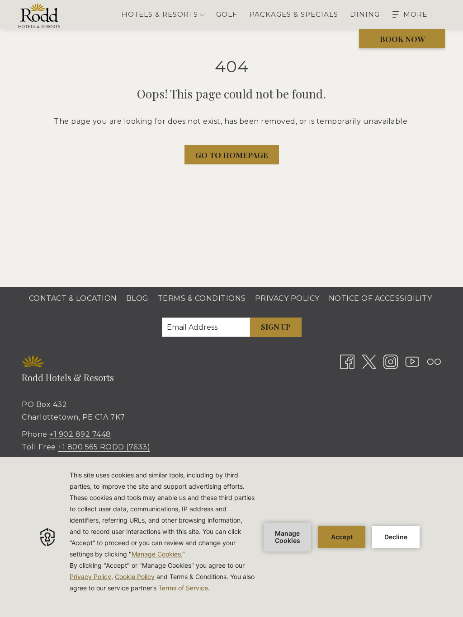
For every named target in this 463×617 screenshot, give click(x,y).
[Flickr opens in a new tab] (434, 361)
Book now (402, 39)
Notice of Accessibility (380, 298)
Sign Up (276, 327)
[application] (231, 537)
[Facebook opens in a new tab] (347, 361)
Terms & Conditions (202, 298)
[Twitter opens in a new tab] (369, 361)
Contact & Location (73, 298)
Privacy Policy (287, 298)
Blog (137, 298)
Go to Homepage (231, 155)
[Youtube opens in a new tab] (412, 361)
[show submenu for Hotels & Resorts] (202, 14)
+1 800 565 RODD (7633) (104, 447)
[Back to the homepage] (39, 15)
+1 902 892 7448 (80, 434)
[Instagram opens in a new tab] (390, 361)
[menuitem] (226, 14)
